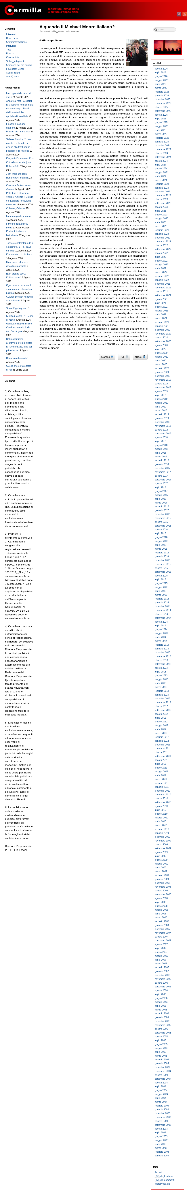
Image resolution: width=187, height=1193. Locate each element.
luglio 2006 (160, 994)
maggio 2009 (161, 863)
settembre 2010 (163, 802)
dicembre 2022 (162, 237)
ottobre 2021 (161, 291)
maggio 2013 (161, 679)
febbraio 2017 (162, 506)
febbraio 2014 (162, 644)
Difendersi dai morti (16, 358)
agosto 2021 (161, 299)
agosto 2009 (161, 852)
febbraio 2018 (162, 460)
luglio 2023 (160, 210)
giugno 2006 (161, 998)
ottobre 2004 (161, 1075)
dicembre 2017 (162, 468)
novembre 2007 (163, 932)
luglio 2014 (160, 625)
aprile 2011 (160, 775)
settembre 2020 (163, 341)
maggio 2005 (161, 1048)
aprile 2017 (160, 498)
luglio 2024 (160, 164)
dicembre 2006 (162, 975)
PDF (123, 356)
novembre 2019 (163, 379)
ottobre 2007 (161, 936)
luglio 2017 (160, 487)
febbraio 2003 (162, 1151)
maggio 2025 (161, 126)
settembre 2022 (163, 249)
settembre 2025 (163, 111)
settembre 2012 (163, 710)
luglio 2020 (160, 349)
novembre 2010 (163, 794)
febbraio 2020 (162, 368)
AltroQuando (12, 76)
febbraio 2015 (162, 598)
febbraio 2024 (162, 184)
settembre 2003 (163, 1125)
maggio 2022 (161, 264)
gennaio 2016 (162, 556)
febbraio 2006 (162, 1013)
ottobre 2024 (161, 153)
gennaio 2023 (162, 233)
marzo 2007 (161, 963)
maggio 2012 (161, 725)
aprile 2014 (160, 637)
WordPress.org (162, 1183)
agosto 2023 (161, 207)
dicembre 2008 (162, 883)
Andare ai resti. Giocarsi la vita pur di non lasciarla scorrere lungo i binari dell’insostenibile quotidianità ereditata (19, 108)
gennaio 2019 (162, 418)
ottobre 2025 (161, 107)
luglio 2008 (160, 902)
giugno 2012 (161, 721)
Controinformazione (16, 42)
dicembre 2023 (162, 191)
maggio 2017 (161, 495)
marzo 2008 (161, 917)
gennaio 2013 (162, 694)
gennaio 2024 (162, 187)
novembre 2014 (163, 610)
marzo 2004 (161, 1101)
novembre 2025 (163, 103)
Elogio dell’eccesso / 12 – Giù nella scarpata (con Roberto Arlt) (19, 162)
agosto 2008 (161, 898)
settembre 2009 (163, 848)
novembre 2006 (163, 979)
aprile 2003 (160, 1144)
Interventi (11, 34)
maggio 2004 (161, 1094)
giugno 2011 (161, 767)
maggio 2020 (161, 356)
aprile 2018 (160, 452)
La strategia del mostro (18, 216)
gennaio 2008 (162, 925)
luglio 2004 (160, 1086)
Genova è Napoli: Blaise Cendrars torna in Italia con (19, 327)
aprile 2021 (160, 314)
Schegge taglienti (15, 61)
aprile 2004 (160, 1098)
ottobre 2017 (161, 475)
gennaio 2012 (162, 740)
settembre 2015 (163, 571)
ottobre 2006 (161, 982)
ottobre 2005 (161, 1028)
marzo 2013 (161, 687)
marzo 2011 (161, 779)
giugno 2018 (161, 445)
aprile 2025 (160, 130)
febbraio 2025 (162, 137)
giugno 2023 (161, 214)
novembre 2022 (163, 241)
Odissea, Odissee (15, 208)
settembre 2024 (163, 157)
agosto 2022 (161, 253)
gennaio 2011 (162, 787)
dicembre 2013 (162, 652)
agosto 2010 (161, 806)
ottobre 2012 (161, 706)
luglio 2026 (160, 72)
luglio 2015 (160, 579)
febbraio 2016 (162, 552)
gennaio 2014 (162, 648)
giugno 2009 (161, 859)
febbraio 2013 (162, 691)
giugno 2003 (161, 1136)
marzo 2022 (161, 272)
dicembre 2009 (162, 836)
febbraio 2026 (162, 91)
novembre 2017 (163, 472)
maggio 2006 (161, 1002)
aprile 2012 (160, 729)
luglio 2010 (160, 810)
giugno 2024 (161, 168)
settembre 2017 (163, 479)
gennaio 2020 (162, 372)
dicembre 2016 (162, 514)
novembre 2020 (163, 333)
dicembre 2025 (162, 99)
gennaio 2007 (162, 971)
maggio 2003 (161, 1140)
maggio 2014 (161, 633)
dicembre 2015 (162, 560)
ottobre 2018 (161, 429)
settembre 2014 (163, 618)
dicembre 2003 (162, 1113)
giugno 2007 (161, 952)
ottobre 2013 (161, 660)
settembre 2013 (163, 664)
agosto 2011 (161, 760)
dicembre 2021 (162, 283)
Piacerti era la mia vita (18, 131)
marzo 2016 (161, 548)
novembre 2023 (163, 195)
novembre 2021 (163, 287)
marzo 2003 (161, 1148)
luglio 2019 (160, 395)
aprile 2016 (160, 545)
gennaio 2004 (162, 1109)
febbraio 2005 (162, 1059)
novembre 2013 (163, 656)
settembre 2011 (163, 756)
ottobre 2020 (161, 337)
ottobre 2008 (161, 890)
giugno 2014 (161, 629)
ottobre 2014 (161, 614)
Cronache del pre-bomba (19, 65)
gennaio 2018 (162, 464)
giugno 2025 (161, 122)
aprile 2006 (160, 1005)
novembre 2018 (163, 425)
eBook (139, 356)
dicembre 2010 (162, 790)
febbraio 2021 (162, 322)
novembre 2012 (163, 702)
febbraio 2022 (162, 276)
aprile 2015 (160, 591)
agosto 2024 (161, 160)
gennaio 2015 (162, 602)
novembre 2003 (163, 1117)
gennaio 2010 (162, 833)
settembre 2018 (163, 433)
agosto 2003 (161, 1128)
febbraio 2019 (162, 414)
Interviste (11, 45)
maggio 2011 (161, 771)
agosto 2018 (161, 437)
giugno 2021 (161, 306)
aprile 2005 (160, 1052)
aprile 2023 (160, 222)
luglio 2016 (160, 533)
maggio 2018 (161, 449)
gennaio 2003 (162, 1155)
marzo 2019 (161, 410)
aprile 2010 (160, 821)
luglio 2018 (160, 441)
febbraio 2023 (162, 230)
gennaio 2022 (162, 280)
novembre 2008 (163, 886)
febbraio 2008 (162, 921)
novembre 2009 (163, 840)
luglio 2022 (160, 256)
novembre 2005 (163, 1025)
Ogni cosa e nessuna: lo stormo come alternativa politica (19, 289)
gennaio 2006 (162, 1017)
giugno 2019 (161, 399)
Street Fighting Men (16, 308)
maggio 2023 (161, 218)
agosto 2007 (161, 944)
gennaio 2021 (162, 326)
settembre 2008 (163, 894)
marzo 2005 (161, 1055)
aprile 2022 (160, 268)
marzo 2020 (161, 364)
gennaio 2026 (162, 95)
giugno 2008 (161, 906)
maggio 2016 (161, 541)
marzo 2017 (161, 502)
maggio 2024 (161, 172)
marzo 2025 (161, 134)
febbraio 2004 (162, 1105)
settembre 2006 (163, 986)
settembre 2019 (163, 387)
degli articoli (164, 1176)
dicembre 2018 (162, 422)
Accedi (158, 1172)
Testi (8, 49)
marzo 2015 (161, 594)
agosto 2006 (161, 990)
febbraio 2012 (162, 737)
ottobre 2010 (161, 798)
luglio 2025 (160, 118)
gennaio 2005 (162, 1063)
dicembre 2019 (162, 376)
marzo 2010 (161, 825)
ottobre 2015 (161, 568)
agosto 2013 (161, 667)
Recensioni (12, 38)
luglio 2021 (160, 303)
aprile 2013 (160, 683)
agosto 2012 (161, 714)
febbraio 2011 (162, 783)
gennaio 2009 (162, 879)
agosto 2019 (161, 391)
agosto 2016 (161, 529)
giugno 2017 (161, 491)
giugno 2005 (161, 1044)
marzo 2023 (161, 226)
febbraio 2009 (162, 875)
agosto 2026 (161, 68)
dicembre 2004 (162, 1067)
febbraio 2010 (162, 829)
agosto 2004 (161, 1082)
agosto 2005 (161, 1036)
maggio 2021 (161, 310)
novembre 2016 (163, 518)
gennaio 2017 (162, 510)
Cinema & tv (73, 31)
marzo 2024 (161, 180)
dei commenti (165, 1180)
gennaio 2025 (162, 141)
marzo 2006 (161, 1009)
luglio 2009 (160, 856)
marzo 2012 (161, 733)
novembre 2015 (163, 564)
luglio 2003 (160, 1132)
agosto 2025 (161, 114)
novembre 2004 (163, 1071)
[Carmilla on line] (93, 10)
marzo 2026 (161, 88)
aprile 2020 (160, 360)
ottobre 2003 (161, 1121)
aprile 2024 (160, 176)
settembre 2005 (163, 1032)
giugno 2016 (161, 537)
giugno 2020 (161, 353)
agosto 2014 (161, 621)
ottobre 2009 (161, 844)
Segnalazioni (13, 72)
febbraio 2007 (162, 967)
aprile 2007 (160, 959)
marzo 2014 (161, 641)
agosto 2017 (161, 483)
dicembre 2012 (162, 698)
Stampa (106, 356)
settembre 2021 (163, 295)
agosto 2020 (161, 345)
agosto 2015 (161, 575)
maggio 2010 (161, 817)
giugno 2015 (161, 583)
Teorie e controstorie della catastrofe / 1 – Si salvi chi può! (19, 247)
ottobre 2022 (161, 245)
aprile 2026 (160, 84)
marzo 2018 (161, 456)
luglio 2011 (160, 763)
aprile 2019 (160, 406)
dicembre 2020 (162, 329)
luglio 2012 (160, 717)
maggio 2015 (161, 587)
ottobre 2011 (161, 752)
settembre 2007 (163, 940)
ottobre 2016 (161, 522)
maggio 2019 (161, 402)
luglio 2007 (160, 948)
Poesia (10, 53)
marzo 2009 (161, 871)
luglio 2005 (160, 1040)
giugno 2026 (161, 76)
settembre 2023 (163, 203)
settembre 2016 (163, 525)
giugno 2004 (161, 1090)
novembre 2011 (163, 748)
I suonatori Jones (15, 68)
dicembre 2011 (162, 744)
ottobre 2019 (161, 383)
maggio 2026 (161, 80)
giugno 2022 (161, 260)
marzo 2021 (161, 318)
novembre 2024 (163, 149)
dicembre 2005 (162, 1021)
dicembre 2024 (162, 145)
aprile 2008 (160, 913)
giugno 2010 (161, 813)
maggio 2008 (161, 909)
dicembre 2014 (162, 606)
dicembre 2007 (162, 929)
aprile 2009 (160, 867)
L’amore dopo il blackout (19, 254)
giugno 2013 (161, 675)
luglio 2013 (160, 671)
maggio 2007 (161, 956)
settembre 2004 (163, 1078)
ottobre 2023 (161, 199)
